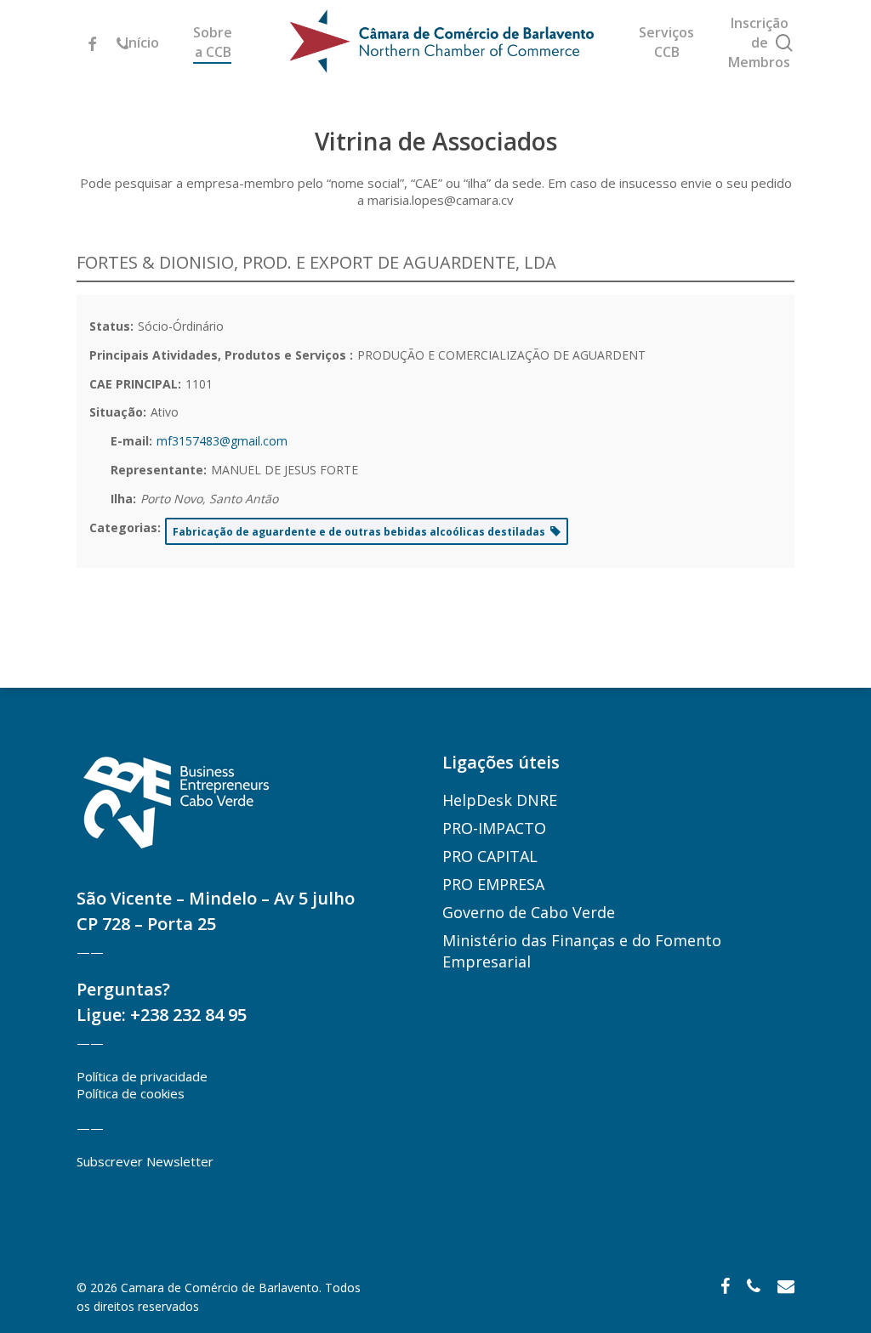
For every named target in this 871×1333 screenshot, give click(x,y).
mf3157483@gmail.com (222, 441)
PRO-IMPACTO (494, 828)
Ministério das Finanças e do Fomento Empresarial (581, 951)
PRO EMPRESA (493, 884)
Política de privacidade (142, 1076)
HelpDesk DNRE (499, 800)
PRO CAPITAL (490, 856)
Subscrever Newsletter (145, 1161)
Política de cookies (131, 1093)
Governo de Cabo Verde (528, 912)
